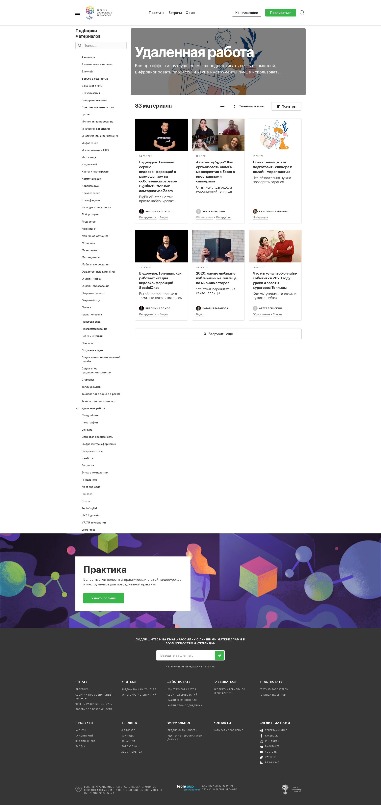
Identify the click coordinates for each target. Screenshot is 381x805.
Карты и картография (101, 172)
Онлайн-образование (98, 287)
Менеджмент (100, 251)
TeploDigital (100, 509)
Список (277, 314)
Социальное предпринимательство (100, 371)
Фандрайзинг (101, 416)
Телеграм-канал (276, 730)
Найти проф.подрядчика (184, 706)
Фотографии (101, 423)
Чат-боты (100, 459)
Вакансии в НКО (101, 87)
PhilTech (98, 495)
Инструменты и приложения (99, 137)
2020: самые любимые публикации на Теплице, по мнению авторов (217, 278)
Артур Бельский (213, 211)
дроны (101, 115)
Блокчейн (100, 72)
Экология (100, 466)
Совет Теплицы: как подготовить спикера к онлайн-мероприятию (272, 167)
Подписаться (280, 13)
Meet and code (100, 488)
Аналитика (99, 58)
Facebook (271, 736)
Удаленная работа (101, 409)
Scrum (100, 502)
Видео (164, 217)
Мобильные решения (101, 265)
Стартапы (100, 380)
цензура (101, 430)
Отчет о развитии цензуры (94, 704)
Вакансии (128, 741)
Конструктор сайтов (181, 689)
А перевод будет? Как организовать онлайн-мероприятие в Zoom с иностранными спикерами (215, 171)
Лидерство (100, 222)
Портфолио (129, 746)
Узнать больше (103, 598)
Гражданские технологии (100, 108)
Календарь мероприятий (138, 695)
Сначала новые (251, 106)
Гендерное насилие (101, 101)
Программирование (100, 330)
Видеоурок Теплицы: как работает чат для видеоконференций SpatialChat (160, 280)
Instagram (272, 741)
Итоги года (98, 158)
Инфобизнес (97, 144)
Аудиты (80, 730)
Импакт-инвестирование (98, 122)
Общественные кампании (100, 272)
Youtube (271, 752)
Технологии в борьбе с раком (101, 395)
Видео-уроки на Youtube (138, 689)
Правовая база (101, 322)
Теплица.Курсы (100, 387)
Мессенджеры (99, 258)
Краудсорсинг (99, 194)
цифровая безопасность (100, 438)
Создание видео (98, 351)
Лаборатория (100, 215)
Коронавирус (100, 187)
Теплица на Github (273, 695)
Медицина (100, 244)
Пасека (101, 308)
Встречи (175, 13)
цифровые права (99, 452)
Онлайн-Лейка (101, 279)
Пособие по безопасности (93, 709)
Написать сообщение (228, 730)
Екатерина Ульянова (274, 211)
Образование (204, 217)
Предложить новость (182, 730)
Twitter (270, 757)
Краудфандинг (100, 201)
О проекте (128, 730)
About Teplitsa (131, 752)
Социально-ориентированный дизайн (100, 360)
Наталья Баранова (215, 308)
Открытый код (100, 301)
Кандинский (101, 165)
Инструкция (223, 217)
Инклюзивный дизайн (101, 129)
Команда (127, 736)
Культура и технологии (99, 208)
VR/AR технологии (101, 523)
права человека (101, 315)
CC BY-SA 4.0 (106, 793)
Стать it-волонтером (274, 689)
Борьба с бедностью (100, 79)
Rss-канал (272, 763)
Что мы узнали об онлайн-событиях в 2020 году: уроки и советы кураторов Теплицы (275, 280)
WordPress (100, 530)
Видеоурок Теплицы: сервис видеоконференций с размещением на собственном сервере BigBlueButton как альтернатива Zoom (158, 176)
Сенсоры (100, 344)
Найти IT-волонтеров (182, 700)
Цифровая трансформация (101, 445)
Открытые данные (100, 294)
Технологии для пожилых (101, 402)
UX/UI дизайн (99, 516)
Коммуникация (100, 179)
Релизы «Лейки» (101, 337)
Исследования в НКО (100, 151)
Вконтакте (272, 746)
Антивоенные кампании (100, 65)
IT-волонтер (100, 480)
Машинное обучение (99, 237)
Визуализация (99, 94)
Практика (157, 13)
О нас (190, 13)
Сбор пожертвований (182, 695)
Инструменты (148, 217)
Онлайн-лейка (85, 741)
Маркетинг (99, 229)
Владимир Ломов (157, 211)
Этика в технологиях (98, 473)
